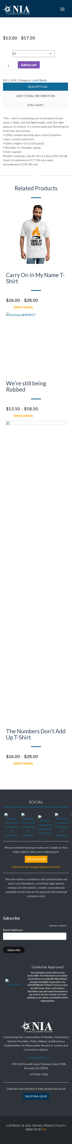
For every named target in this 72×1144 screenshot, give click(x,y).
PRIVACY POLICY (54, 1125)
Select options (23, 306)
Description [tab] (37, 86)
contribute (39, 80)
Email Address (14, 930)
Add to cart (29, 65)
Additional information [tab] (35, 96)
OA (44, 1129)
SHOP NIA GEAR (36, 1096)
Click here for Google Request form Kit (36, 867)
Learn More (14, 984)
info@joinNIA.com (38, 1057)
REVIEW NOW (36, 859)
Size (6, 51)
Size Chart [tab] (35, 105)
